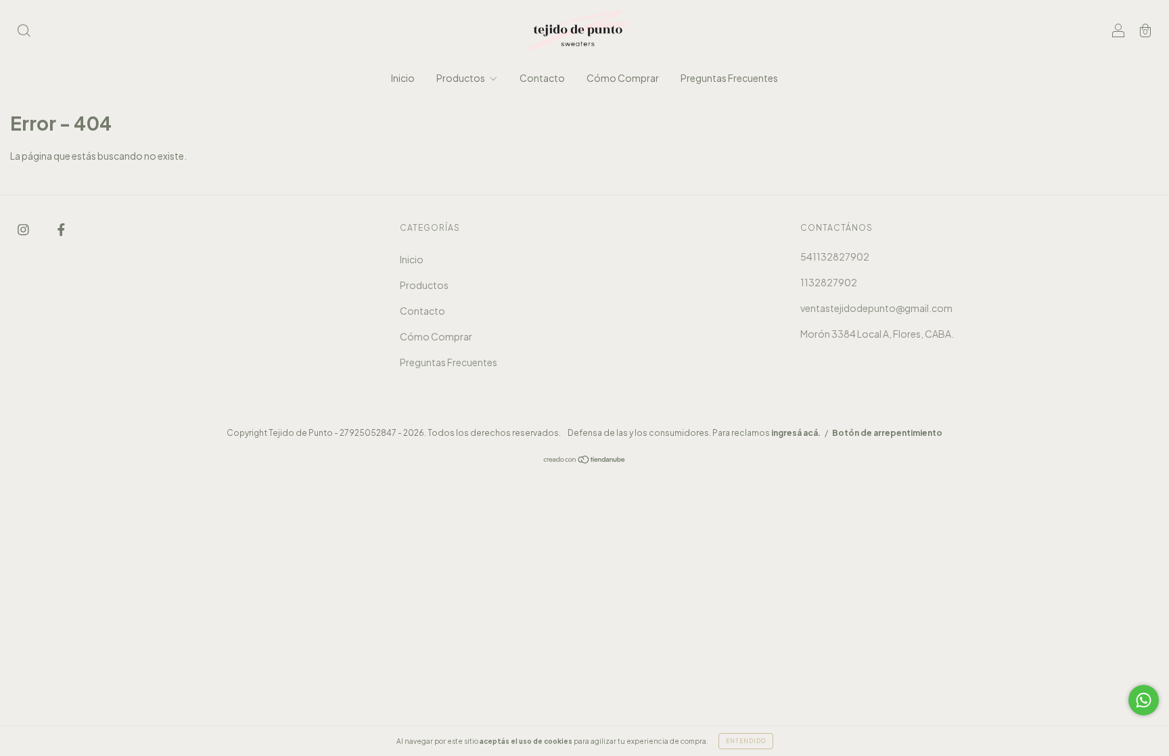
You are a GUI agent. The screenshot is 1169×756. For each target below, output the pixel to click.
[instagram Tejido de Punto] (24, 229)
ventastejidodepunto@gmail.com (876, 308)
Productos (461, 78)
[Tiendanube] (585, 460)
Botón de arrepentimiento (887, 433)
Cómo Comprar (623, 78)
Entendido (746, 741)
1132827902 (828, 282)
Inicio (403, 78)
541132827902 (834, 256)
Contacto (542, 78)
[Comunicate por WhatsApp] (1143, 700)
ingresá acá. (796, 433)
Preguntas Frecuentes (729, 78)
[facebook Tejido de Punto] (61, 229)
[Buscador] (23, 31)
